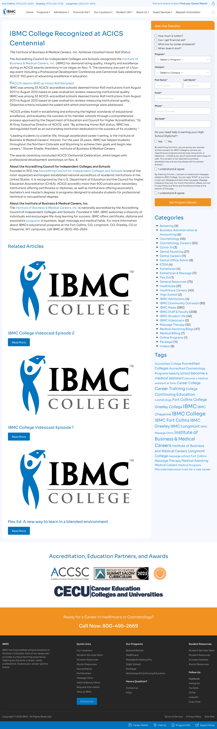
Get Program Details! (183, 202)
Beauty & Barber (135, 650)
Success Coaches (198, 659)
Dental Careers (170, 256)
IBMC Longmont (185, 425)
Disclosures (87, 701)
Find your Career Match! (193, 3)
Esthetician (168, 268)
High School (168, 294)
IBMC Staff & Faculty (174, 311)
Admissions (61, 12)
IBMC (190, 406)
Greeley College (168, 406)
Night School (133, 664)
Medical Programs (189, 465)
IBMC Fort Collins (172, 420)
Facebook (194, 678)
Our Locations (102, 12)
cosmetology (163, 399)
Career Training (170, 388)
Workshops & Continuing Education (145, 673)
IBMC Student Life (173, 316)
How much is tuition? (170, 35)
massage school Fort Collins (188, 456)
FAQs (129, 692)
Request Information (188, 12)
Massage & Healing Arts (139, 659)
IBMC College (189, 413)
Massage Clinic (85, 677)
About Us (141, 12)
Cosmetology (169, 238)
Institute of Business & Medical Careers (176, 438)
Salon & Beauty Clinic (88, 682)
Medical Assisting (195, 460)
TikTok (192, 692)
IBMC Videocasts (172, 320)
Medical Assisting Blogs (177, 329)
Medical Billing (170, 333)
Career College (188, 382)
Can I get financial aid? (172, 40)
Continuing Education (175, 394)
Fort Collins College (189, 399)
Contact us (132, 687)
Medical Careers (166, 465)
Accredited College (168, 363)
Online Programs (171, 337)
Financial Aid (80, 12)
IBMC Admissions (172, 299)
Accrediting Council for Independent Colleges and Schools (81, 170)
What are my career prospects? (176, 44)
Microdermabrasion (168, 469)
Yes (160, 141)
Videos (165, 346)
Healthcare (168, 286)
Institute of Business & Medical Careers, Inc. (47, 207)
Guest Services (161, 12)
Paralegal (166, 342)
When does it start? (169, 48)
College (192, 388)
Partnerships (84, 673)
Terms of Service (173, 716)
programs (33, 220)
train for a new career (196, 469)
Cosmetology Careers (175, 243)
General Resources (173, 281)
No (170, 141)
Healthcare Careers (173, 290)
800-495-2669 (120, 625)
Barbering (167, 226)
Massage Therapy (172, 324)
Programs (42, 12)
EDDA (164, 264)
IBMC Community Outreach (179, 303)
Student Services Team (90, 654)
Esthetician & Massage (176, 273)
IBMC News (168, 307)
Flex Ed (165, 277)
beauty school (179, 373)
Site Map (210, 716)
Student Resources (87, 659)
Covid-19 (166, 247)
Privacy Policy (193, 716)
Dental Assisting (171, 251)
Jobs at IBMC (84, 691)
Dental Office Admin (174, 260)
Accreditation (84, 668)
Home (29, 12)
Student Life (123, 12)
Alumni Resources (87, 664)
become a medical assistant (181, 375)
